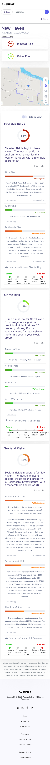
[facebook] (27, 708)
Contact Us (25, 726)
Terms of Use (25, 757)
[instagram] (22, 708)
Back (7, 12)
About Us (25, 721)
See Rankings (7, 37)
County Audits (25, 739)
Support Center (25, 745)
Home (25, 716)
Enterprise (25, 734)
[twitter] (18, 708)
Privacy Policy (25, 752)
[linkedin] (32, 708)
